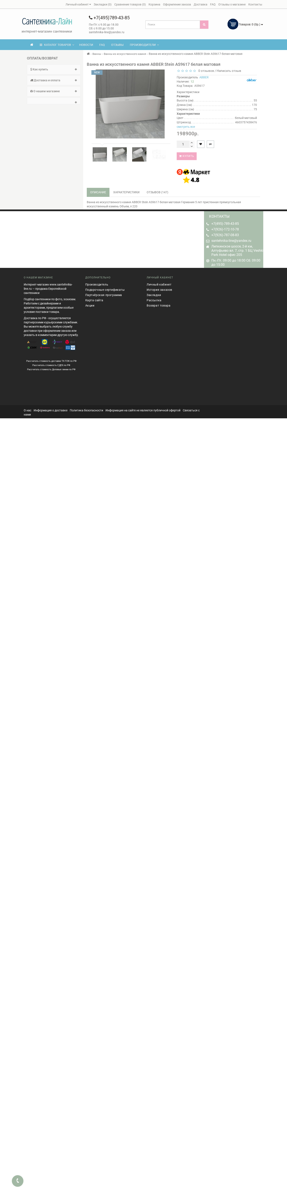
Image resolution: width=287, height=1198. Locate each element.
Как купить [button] (40, 69)
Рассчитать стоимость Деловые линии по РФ (51, 369)
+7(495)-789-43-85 (225, 224)
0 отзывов (205, 71)
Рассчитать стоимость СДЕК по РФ (51, 365)
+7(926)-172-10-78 (225, 229)
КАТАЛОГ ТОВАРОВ (56, 44)
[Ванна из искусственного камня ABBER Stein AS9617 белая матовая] (100, 154)
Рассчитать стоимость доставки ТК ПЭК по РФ (51, 361)
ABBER (204, 77)
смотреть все (186, 126)
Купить (188, 156)
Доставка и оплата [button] (46, 80)
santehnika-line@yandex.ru (231, 241)
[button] (53, 101)
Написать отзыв (229, 71)
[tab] (53, 69)
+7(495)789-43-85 (111, 17)
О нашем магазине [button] (46, 91)
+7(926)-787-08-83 (225, 235)
